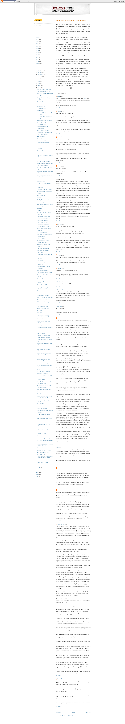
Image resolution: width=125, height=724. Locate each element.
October (39, 72)
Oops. (38, 369)
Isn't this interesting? (42, 232)
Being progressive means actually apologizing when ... (45, 164)
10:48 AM (58, 675)
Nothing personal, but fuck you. (44, 226)
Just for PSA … (40, 138)
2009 (37, 63)
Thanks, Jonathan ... (41, 195)
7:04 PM (58, 265)
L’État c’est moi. (41, 181)
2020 (37, 48)
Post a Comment (59, 710)
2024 (37, 39)
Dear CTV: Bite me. (41, 404)
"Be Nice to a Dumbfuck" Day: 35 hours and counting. (45, 156)
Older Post (88, 712)
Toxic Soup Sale (41, 394)
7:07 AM (58, 444)
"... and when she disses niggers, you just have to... (44, 123)
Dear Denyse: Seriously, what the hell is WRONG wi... (44, 287)
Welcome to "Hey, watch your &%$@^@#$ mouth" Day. (44, 90)
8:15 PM (58, 286)
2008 (37, 66)
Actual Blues (40, 187)
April (39, 85)
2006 (37, 472)
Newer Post (58, 712)
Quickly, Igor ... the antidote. (43, 200)
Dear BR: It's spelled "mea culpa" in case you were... (44, 382)
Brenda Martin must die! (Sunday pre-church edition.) (44, 340)
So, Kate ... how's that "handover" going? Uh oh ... (44, 168)
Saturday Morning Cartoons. (43, 161)
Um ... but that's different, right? (44, 272)
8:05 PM (58, 278)
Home (73, 712)
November (40, 70)
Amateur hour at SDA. (42, 284)
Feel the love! (40, 110)
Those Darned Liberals (42, 104)
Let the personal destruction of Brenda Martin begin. (44, 354)
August (39, 76)
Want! (38, 391)
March (39, 87)
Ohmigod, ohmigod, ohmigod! (44, 438)
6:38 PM (58, 220)
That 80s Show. (40, 310)
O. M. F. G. (39, 313)
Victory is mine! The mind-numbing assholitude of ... (43, 141)
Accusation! (40, 101)
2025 (37, 37)
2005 (37, 474)
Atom (35, 28)
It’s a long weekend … (42, 436)
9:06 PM (58, 303)
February (40, 465)
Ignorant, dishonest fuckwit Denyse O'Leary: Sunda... (43, 336)
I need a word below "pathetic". (44, 293)
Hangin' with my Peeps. (42, 306)
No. (38, 179)
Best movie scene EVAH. (42, 373)
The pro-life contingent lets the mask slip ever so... (44, 386)
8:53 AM (58, 486)
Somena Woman (61, 137)
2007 (37, 470)
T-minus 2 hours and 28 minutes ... (45, 120)
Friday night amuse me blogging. (44, 389)
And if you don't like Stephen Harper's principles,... (44, 241)
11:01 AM (58, 706)
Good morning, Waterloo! (43, 295)
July (39, 79)
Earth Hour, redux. (41, 95)
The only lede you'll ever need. (44, 450)
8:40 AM (58, 464)
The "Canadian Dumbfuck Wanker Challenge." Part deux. (45, 205)
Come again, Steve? (41, 108)
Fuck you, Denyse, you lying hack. (45, 297)
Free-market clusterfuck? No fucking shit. (43, 127)
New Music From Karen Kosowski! (45, 93)
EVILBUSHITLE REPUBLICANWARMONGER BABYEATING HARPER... (45, 456)
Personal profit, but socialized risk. (45, 375)
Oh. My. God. (40, 153)
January (39, 467)
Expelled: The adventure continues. (43, 251)
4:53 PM (58, 133)
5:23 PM (58, 175)
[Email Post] (70, 87)
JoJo (84, 98)
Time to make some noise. (43, 319)
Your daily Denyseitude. (42, 270)
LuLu (58, 96)
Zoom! (38, 291)
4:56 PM (58, 162)
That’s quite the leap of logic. (44, 130)
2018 (37, 52)
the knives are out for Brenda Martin (69, 28)
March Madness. (41, 422)
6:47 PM (58, 251)
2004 (37, 476)
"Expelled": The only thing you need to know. (44, 235)
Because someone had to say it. (44, 357)
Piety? (38, 144)
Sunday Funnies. (41, 136)
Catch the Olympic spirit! (43, 220)
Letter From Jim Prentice (42, 462)
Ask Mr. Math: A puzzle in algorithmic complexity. (43, 316)
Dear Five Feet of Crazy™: (43, 363)
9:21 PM (58, 314)
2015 (37, 55)
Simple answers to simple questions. (43, 263)
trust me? (39, 197)
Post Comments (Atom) (67, 715)
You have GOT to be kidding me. (44, 406)
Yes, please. (39, 208)
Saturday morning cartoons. (43, 371)
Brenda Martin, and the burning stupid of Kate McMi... (44, 397)
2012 (37, 59)
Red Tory (59, 224)
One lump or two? (41, 106)
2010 (37, 61)
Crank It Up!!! (40, 210)
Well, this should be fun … (43, 452)
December (40, 68)
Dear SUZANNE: (41, 238)
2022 (37, 44)
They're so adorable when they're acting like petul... (44, 176)
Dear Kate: (39, 258)
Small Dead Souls (41, 304)
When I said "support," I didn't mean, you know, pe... (44, 360)
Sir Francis (59, 268)
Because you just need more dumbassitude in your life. (43, 217)
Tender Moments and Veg (43, 308)
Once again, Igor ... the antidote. (44, 189)
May (39, 83)
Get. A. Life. (40, 331)
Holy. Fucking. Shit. (41, 202)
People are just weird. (42, 408)
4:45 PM (58, 107)
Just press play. (40, 151)
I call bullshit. (40, 260)
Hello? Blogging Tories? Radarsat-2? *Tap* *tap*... (45, 445)
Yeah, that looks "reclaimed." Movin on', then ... (43, 350)
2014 (37, 57)
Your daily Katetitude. (42, 325)
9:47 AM (58, 521)
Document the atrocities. (42, 448)
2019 (37, 50)
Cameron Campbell (61, 289)
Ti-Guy (59, 111)
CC (58, 468)
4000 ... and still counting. (43, 302)
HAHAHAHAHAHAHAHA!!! (43, 248)
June (39, 81)
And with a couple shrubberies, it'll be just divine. (44, 432)
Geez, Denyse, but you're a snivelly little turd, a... (43, 223)
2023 (37, 41)
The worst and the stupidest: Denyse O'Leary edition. (43, 428)
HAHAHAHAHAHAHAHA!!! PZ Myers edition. (44, 378)
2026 (37, 35)
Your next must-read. (42, 460)
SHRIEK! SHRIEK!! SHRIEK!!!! (44, 347)
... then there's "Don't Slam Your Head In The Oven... (44, 133)
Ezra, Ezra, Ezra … (41, 159)
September (40, 74)
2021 (37, 46)
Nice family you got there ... (43, 299)
